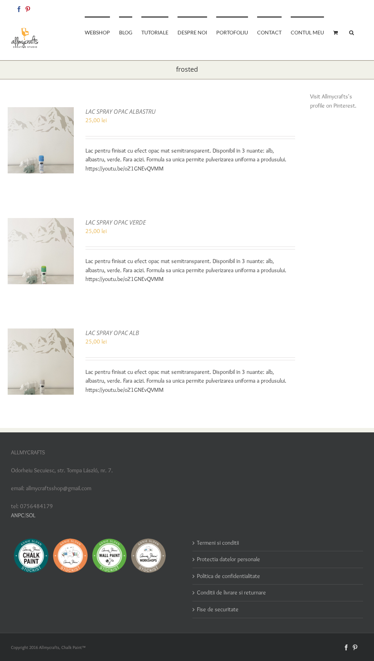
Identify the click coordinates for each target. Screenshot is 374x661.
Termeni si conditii (218, 542)
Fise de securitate (217, 609)
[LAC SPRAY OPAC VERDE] (41, 222)
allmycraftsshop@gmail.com (338, 8)
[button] (351, 31)
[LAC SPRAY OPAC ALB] (41, 332)
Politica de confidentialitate (228, 575)
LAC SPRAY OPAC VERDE (115, 222)
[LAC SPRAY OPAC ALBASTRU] (41, 111)
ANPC (17, 515)
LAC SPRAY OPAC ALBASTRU (120, 112)
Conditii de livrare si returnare (231, 592)
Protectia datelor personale (228, 559)
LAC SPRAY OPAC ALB (112, 333)
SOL (30, 515)
